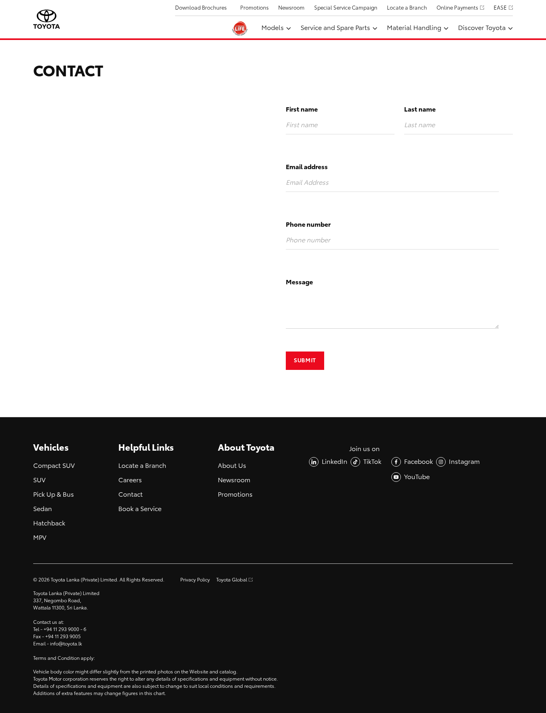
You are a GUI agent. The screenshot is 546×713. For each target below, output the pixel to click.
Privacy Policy (195, 580)
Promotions (254, 8)
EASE (500, 8)
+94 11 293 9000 (61, 629)
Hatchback (49, 523)
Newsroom (291, 8)
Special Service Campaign (345, 8)
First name (302, 109)
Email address (307, 167)
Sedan (42, 509)
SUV (39, 480)
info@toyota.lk (66, 644)
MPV (39, 537)
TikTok (372, 461)
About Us (232, 465)
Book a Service (139, 509)
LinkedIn (334, 461)
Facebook (418, 461)
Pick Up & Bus (53, 494)
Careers (130, 480)
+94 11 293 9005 (63, 636)
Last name (420, 109)
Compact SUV (54, 465)
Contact (130, 494)
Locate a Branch (407, 8)
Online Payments (457, 8)
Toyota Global (231, 580)
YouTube (417, 477)
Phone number (308, 224)
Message (299, 282)
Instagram (464, 461)
